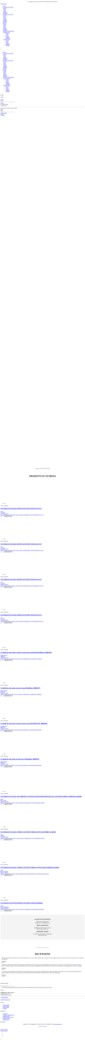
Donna (4, 8)
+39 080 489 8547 (4, 997)
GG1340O (3, 512)
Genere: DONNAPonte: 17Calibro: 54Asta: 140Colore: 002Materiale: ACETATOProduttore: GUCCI (22, 514)
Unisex (4, 10)
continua (80, 965)
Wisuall (45, 1026)
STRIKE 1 (3, 836)
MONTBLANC (4, 655)
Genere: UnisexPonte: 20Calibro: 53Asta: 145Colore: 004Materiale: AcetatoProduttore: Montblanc (21, 658)
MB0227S (3, 692)
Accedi (2, 99)
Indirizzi (5, 1008)
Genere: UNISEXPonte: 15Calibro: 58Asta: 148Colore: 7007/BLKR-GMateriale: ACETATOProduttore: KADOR (25, 873)
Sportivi (5, 19)
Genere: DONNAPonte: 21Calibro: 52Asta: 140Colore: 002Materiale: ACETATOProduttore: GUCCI (22, 585)
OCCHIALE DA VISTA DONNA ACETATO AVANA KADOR (22, 903)
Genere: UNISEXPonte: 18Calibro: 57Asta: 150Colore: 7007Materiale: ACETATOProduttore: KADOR (22, 838)
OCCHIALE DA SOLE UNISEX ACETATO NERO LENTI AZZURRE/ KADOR (28, 832)
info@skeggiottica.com (5, 999)
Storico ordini (6, 1007)
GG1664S (3, 548)
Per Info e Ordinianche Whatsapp (4, 1030)
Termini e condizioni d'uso (8, 1014)
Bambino (5, 12)
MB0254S (3, 656)
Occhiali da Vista (6, 39)
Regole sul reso (6, 1018)
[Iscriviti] (13, 986)
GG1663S (3, 583)
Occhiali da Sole (6, 32)
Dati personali (6, 1006)
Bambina (5, 13)
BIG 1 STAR (3, 800)
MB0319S (3, 727)
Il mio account (6, 1004)
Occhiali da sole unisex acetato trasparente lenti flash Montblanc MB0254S (26, 652)
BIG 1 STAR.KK (4, 871)
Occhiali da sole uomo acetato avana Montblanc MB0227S (20, 688)
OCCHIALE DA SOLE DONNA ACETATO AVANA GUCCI (21, 508)
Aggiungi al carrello (8, 516)
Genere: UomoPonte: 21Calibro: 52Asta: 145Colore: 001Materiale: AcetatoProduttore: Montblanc (21, 765)
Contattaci (5, 1013)
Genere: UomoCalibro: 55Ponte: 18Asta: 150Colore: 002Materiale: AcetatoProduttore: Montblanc (21, 729)
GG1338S (3, 619)
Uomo (4, 9)
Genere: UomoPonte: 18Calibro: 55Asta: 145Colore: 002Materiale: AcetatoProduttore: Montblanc (21, 694)
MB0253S (3, 762)
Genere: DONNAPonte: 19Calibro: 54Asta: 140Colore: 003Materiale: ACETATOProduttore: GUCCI (22, 621)
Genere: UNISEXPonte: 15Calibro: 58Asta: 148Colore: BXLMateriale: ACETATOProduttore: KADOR (23, 802)
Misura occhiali (6, 1016)
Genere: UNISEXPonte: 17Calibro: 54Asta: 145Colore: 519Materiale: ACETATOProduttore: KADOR (22, 909)
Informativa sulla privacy (8, 1017)
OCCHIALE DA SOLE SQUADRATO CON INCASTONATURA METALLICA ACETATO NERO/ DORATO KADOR (41, 796)
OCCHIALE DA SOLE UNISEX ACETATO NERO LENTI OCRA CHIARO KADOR (30, 867)
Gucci (2, 511)
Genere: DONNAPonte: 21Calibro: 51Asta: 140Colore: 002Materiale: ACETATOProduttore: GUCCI (22, 550)
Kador (2, 799)
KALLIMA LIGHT (5, 907)
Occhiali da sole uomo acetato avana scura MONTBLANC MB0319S (24, 723)
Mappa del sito (6, 1019)
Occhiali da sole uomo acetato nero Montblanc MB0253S (20, 759)
